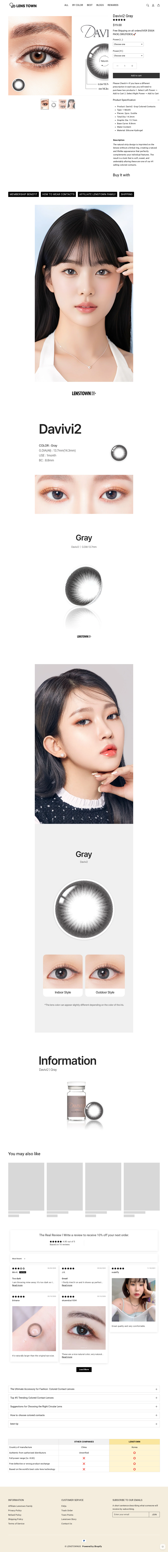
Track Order (67, 1510)
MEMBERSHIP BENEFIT (23, 194)
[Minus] (117, 66)
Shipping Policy (15, 1519)
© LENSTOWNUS (73, 1546)
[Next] (104, 55)
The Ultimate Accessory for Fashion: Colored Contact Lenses (42, 1389)
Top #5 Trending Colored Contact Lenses (32, 1397)
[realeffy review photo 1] (134, 1300)
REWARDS (113, 5)
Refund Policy (14, 1515)
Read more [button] (17, 1285)
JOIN (154, 1514)
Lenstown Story (68, 1519)
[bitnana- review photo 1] (34, 1328)
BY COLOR (77, 5)
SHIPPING (127, 194)
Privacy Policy (15, 1510)
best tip (14, 1423)
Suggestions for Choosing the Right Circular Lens (36, 1406)
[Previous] (11, 55)
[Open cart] (158, 5)
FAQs (63, 1506)
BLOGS (100, 5)
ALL (66, 5)
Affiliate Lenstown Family (20, 1506)
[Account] (153, 5)
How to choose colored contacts (27, 1415)
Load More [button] (84, 1369)
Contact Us (66, 1523)
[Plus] (132, 66)
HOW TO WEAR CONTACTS (58, 194)
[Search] (147, 5)
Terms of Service (16, 1523)
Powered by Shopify (92, 1546)
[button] (119, 20)
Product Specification (124, 100)
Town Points (67, 1515)
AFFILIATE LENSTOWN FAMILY (97, 194)
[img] (18, 1268)
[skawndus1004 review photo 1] (84, 1328)
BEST (89, 5)
